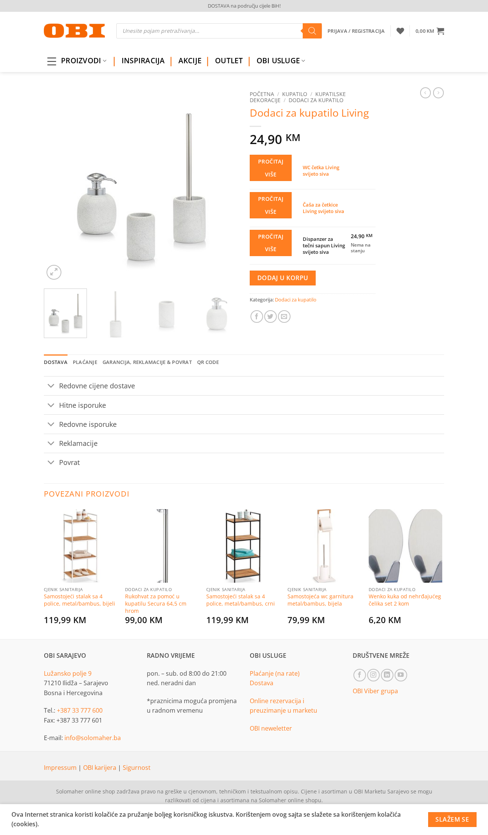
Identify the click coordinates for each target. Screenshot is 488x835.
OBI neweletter (271, 728)
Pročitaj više (270, 168)
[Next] (225, 184)
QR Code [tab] (208, 362)
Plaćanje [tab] (85, 362)
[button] (430, 30)
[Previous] (57, 184)
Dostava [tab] (55, 362)
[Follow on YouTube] (401, 675)
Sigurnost (137, 767)
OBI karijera (100, 767)
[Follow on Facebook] (359, 675)
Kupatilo (294, 94)
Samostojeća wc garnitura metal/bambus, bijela (320, 600)
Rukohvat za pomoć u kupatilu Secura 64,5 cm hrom (155, 603)
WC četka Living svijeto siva (321, 170)
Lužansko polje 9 (68, 673)
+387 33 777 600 (80, 710)
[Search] (312, 30)
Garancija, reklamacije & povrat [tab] (147, 362)
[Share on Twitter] (270, 316)
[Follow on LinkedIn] (387, 675)
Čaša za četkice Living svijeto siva (323, 208)
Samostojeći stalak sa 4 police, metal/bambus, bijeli (79, 600)
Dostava (261, 683)
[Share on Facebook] (256, 316)
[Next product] (425, 92)
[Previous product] (438, 92)
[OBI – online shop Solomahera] (74, 31)
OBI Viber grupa (375, 691)
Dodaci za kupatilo (316, 100)
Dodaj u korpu (282, 278)
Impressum (61, 767)
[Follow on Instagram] (373, 675)
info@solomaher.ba (92, 738)
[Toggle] (51, 386)
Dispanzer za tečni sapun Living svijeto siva (324, 245)
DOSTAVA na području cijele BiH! (244, 5)
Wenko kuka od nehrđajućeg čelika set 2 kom (405, 600)
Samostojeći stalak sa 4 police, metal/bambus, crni (240, 600)
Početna (262, 94)
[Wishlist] (400, 30)
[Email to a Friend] (284, 316)
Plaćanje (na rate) (275, 673)
